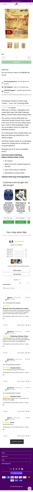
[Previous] (3, 24)
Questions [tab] (16, 279)
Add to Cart (8, 222)
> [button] (17, 441)
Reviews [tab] (6, 279)
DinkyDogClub (18, 486)
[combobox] (8, 218)
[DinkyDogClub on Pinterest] (19, 469)
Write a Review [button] (17, 270)
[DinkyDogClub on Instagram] (16, 469)
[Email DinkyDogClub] (11, 469)
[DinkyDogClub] (16, 4)
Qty (3, 54)
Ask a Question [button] (17, 274)
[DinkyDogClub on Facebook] (13, 469)
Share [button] (6, 325)
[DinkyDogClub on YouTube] (22, 469)
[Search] (27, 4)
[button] (27, 325)
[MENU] (1, 4)
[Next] (30, 24)
